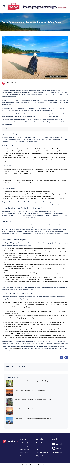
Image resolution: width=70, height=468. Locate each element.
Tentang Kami (40, 443)
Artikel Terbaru (12, 378)
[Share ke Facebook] (61, 357)
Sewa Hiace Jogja (24, 449)
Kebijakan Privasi (41, 456)
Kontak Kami (39, 446)
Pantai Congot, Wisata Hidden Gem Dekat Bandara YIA (30, 390)
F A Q (37, 449)
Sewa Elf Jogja (23, 452)
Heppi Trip (13, 82)
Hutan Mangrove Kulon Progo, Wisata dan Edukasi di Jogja (31, 408)
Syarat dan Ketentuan (42, 452)
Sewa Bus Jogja (23, 446)
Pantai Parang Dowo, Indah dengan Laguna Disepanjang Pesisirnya (33, 418)
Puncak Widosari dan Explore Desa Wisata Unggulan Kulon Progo (33, 399)
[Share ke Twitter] (66, 357)
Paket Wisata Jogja (24, 443)
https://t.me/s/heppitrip (15, 348)
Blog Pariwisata (24, 456)
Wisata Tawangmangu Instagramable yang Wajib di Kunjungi (31, 381)
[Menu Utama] (4, 6)
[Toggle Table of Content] (64, 129)
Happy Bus (6, 451)
